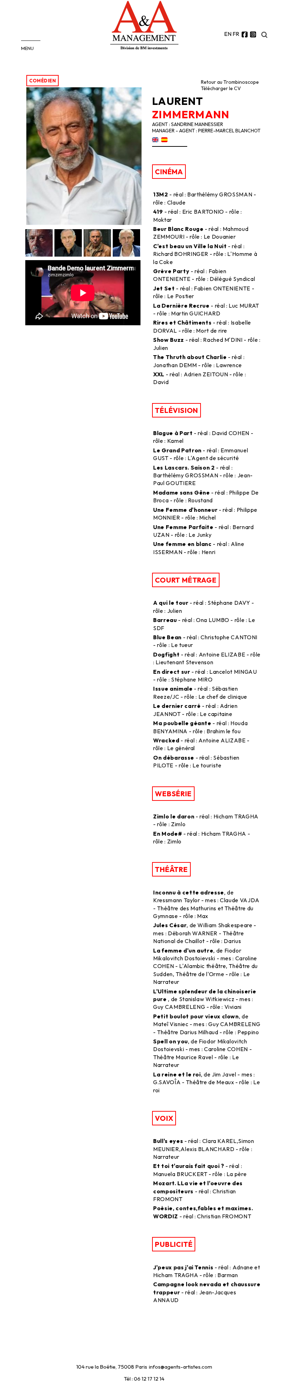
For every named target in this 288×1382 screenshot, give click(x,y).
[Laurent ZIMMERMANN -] (39, 243)
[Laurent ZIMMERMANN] (84, 222)
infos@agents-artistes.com (180, 1366)
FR (236, 33)
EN (227, 33)
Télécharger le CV (221, 88)
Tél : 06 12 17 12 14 (144, 1378)
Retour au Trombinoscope (230, 82)
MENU (27, 48)
